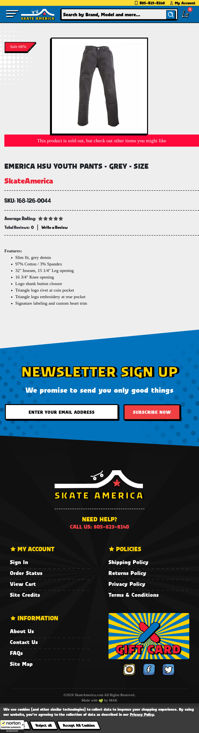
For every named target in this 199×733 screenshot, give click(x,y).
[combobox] (119, 14)
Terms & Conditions (133, 594)
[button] (12, 726)
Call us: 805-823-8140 (99, 526)
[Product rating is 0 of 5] (50, 218)
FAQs (16, 653)
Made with (90, 700)
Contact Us (24, 642)
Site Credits (25, 594)
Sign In (19, 562)
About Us (22, 631)
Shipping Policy (128, 562)
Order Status (26, 573)
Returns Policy (127, 573)
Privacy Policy (126, 584)
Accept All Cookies (79, 725)
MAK (113, 700)
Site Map (21, 664)
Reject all (43, 725)
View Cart (23, 584)
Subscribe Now (152, 412)
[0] (185, 14)
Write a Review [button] (54, 227)
